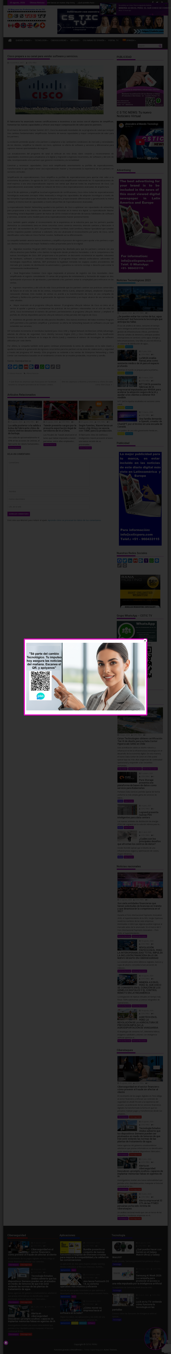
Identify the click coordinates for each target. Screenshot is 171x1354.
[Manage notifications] (6, 1343)
